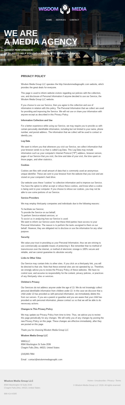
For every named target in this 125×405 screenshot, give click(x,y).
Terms (118, 381)
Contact (74, 20)
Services (61, 20)
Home (49, 20)
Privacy (110, 381)
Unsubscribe (100, 381)
